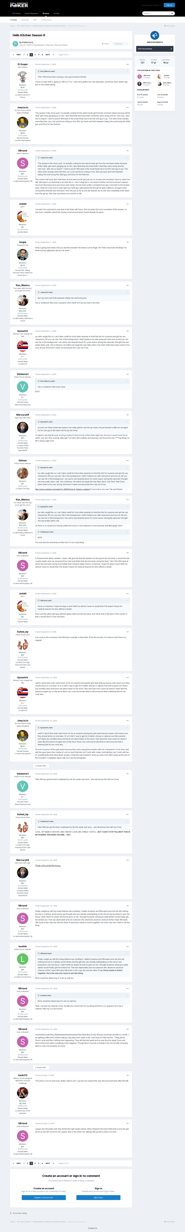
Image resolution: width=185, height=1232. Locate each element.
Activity (56, 13)
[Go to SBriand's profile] (22, 163)
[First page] (13, 54)
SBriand (22, 150)
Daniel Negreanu (31, 13)
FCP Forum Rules (145, 49)
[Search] (172, 13)
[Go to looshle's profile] (22, 959)
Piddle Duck (27, 42)
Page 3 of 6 (63, 55)
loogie (22, 242)
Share (106, 44)
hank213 (22, 1075)
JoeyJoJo (22, 107)
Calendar (25, 20)
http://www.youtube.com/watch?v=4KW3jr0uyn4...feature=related (62, 489)
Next (48, 55)
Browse (46, 13)
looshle (23, 946)
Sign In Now (98, 1198)
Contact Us (92, 1228)
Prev (19, 55)
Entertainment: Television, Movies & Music (50, 45)
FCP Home (16, 13)
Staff (35, 20)
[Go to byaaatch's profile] (22, 346)
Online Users (46, 20)
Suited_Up (22, 631)
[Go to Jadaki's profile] (22, 216)
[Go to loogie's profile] (22, 254)
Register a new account (43, 1198)
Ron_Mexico (23, 285)
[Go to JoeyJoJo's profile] (22, 122)
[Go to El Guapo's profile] (22, 77)
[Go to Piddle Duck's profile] (15, 44)
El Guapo (23, 64)
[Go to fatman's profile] (22, 473)
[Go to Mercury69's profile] (22, 427)
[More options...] (127, 64)
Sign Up (169, 5)
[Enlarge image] (48, 866)
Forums (13, 20)
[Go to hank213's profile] (22, 1092)
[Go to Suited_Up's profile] (22, 644)
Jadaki (22, 204)
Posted (45, 64)
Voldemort (23, 374)
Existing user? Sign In (150, 5)
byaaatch (22, 331)
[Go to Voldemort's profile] (22, 386)
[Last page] (53, 54)
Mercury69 (22, 414)
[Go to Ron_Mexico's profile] (22, 300)
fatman (23, 460)
